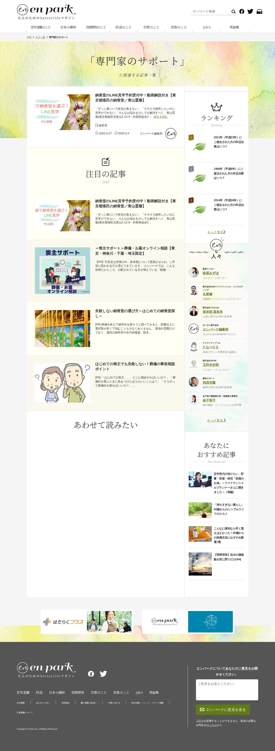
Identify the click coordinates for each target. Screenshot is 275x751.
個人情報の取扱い (89, 702)
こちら (213, 725)
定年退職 (23, 692)
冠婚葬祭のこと (96, 27)
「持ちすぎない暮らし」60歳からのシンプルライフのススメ (229, 509)
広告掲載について (25, 712)
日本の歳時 (68, 27)
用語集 (234, 27)
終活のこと (124, 27)
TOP (29, 37)
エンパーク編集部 (151, 133)
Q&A (139, 692)
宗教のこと (151, 27)
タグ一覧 (40, 37)
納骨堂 (103, 125)
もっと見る (215, 232)
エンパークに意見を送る (226, 710)
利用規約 (65, 702)
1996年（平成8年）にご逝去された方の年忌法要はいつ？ (229, 173)
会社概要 (21, 702)
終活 (39, 692)
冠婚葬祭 (77, 692)
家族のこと (179, 27)
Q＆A (207, 27)
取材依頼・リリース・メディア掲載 (147, 702)
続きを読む (161, 116)
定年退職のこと (41, 27)
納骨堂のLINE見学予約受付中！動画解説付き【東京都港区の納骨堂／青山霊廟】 (135, 97)
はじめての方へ (43, 702)
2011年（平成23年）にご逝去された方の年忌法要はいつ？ (229, 142)
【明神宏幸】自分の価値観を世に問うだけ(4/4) (229, 557)
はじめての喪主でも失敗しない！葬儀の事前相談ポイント (135, 366)
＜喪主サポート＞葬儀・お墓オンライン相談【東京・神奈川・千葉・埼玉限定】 (135, 250)
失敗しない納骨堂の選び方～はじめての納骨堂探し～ (135, 313)
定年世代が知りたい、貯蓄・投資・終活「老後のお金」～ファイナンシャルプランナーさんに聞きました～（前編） (229, 483)
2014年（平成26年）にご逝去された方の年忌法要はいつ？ (229, 205)
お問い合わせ (114, 702)
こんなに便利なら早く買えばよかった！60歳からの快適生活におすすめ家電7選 (229, 535)
